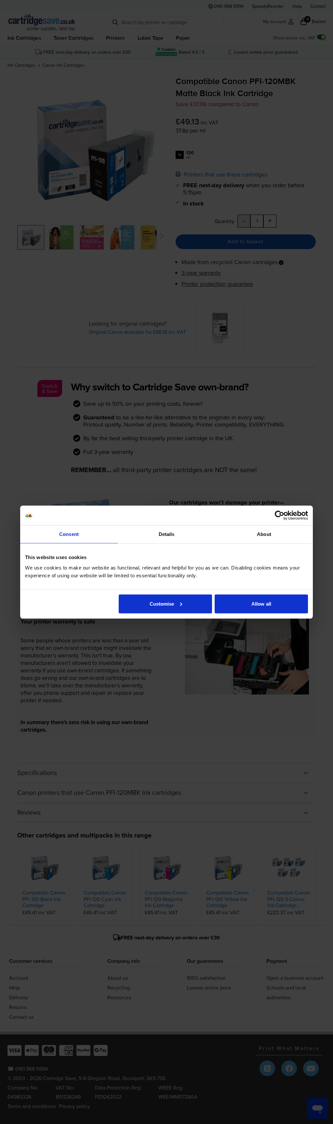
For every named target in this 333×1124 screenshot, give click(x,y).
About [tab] (264, 534)
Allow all (261, 603)
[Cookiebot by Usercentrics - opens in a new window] (279, 515)
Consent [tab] (69, 534)
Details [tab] (167, 534)
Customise (162, 603)
